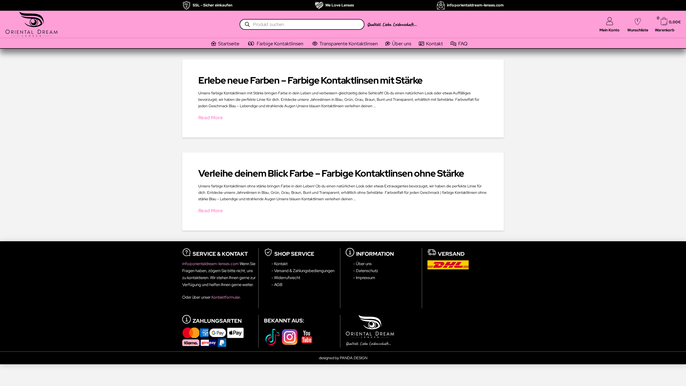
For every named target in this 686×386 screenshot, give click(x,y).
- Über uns (362, 263)
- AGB (276, 284)
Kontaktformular (225, 297)
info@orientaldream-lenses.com (211, 263)
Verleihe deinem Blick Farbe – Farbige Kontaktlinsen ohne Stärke (331, 173)
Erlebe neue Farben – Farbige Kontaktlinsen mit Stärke (310, 80)
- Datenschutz (365, 270)
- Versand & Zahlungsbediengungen (302, 270)
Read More (210, 117)
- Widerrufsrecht (285, 277)
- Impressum (364, 277)
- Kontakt (279, 263)
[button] (279, 43)
